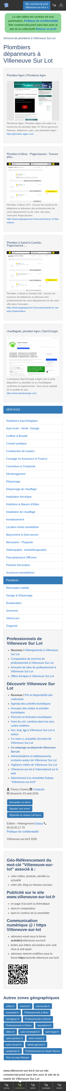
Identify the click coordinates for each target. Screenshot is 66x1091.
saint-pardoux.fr (14, 1038)
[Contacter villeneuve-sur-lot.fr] (61, 5)
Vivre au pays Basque (17, 1057)
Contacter (39, 789)
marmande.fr (43, 1006)
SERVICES (13, 409)
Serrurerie (12, 610)
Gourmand (46, 1088)
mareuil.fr (25, 1006)
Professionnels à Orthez (19, 1025)
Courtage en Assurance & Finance (26, 458)
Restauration (13, 603)
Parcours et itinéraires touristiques (31, 717)
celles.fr (10, 1006)
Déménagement (15, 473)
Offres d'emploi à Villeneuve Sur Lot (32, 676)
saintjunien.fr (13, 1051)
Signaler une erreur (19, 808)
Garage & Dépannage (19, 595)
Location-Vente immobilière (22, 527)
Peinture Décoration (18, 565)
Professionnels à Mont (36, 1012)
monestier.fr (12, 1012)
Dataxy (39, 823)
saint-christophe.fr (30, 1031)
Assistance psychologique (22, 420)
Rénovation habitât (17, 587)
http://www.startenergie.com (22, 393)
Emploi (32, 1088)
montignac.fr (12, 1019)
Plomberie (12, 580)
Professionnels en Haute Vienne (42, 1051)
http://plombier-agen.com (20, 134)
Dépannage (13, 481)
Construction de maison (20, 451)
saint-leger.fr (52, 1031)
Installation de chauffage (20, 511)
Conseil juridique (16, 443)
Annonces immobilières (20, 572)
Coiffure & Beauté (16, 436)
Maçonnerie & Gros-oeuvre (22, 534)
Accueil (6, 1088)
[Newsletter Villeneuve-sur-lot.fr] (54, 5)
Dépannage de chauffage (21, 489)
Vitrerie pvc (13, 618)
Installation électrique (19, 496)
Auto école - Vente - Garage (22, 428)
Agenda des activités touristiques (30, 703)
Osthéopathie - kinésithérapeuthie (26, 549)
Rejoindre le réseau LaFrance (25, 815)
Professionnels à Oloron (38, 1019)
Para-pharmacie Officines (21, 557)
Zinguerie (12, 625)
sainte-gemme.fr (36, 1044)
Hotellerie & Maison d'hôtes (22, 504)
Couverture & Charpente (20, 466)
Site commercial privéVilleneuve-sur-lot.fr (36, 6)
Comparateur (20, 1088)
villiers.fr (10, 1031)
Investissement (15, 519)
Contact (59, 1088)
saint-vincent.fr (14, 1044)
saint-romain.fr (36, 1038)
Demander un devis (19, 802)
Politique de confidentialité (41, 20)
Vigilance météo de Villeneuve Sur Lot (34, 764)
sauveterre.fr (44, 1025)
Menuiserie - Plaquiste (19, 542)
